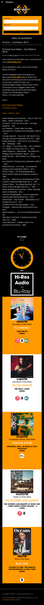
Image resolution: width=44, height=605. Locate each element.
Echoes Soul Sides (34, 55)
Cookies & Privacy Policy (11, 600)
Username (7, 18)
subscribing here (14, 62)
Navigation (9, 2)
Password (7, 25)
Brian (5, 55)
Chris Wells (16, 77)
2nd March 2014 (23, 55)
